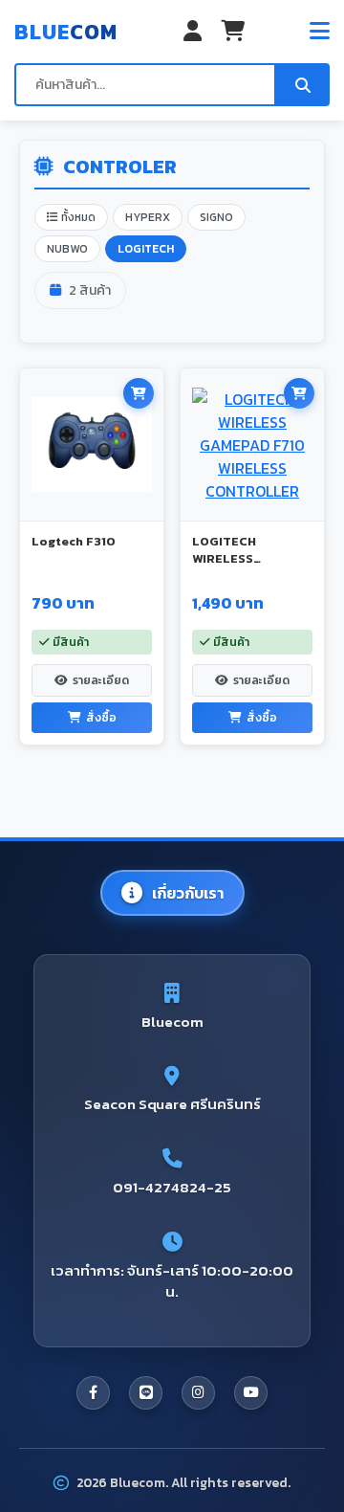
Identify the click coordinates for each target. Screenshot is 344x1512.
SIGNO (216, 217)
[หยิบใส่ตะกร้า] (138, 393)
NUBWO (67, 248)
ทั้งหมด (77, 217)
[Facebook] (93, 1393)
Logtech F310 (74, 541)
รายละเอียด (101, 680)
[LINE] (145, 1393)
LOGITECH (146, 248)
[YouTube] (251, 1393)
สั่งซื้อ (101, 717)
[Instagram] (198, 1393)
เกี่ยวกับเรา (188, 892)
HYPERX (147, 217)
